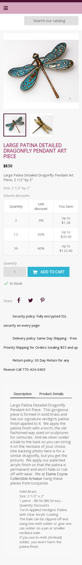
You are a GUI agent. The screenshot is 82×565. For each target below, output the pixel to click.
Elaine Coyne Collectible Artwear (39, 476)
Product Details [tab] (51, 393)
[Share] (18, 300)
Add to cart (52, 271)
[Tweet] (30, 300)
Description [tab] (23, 393)
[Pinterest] (42, 300)
